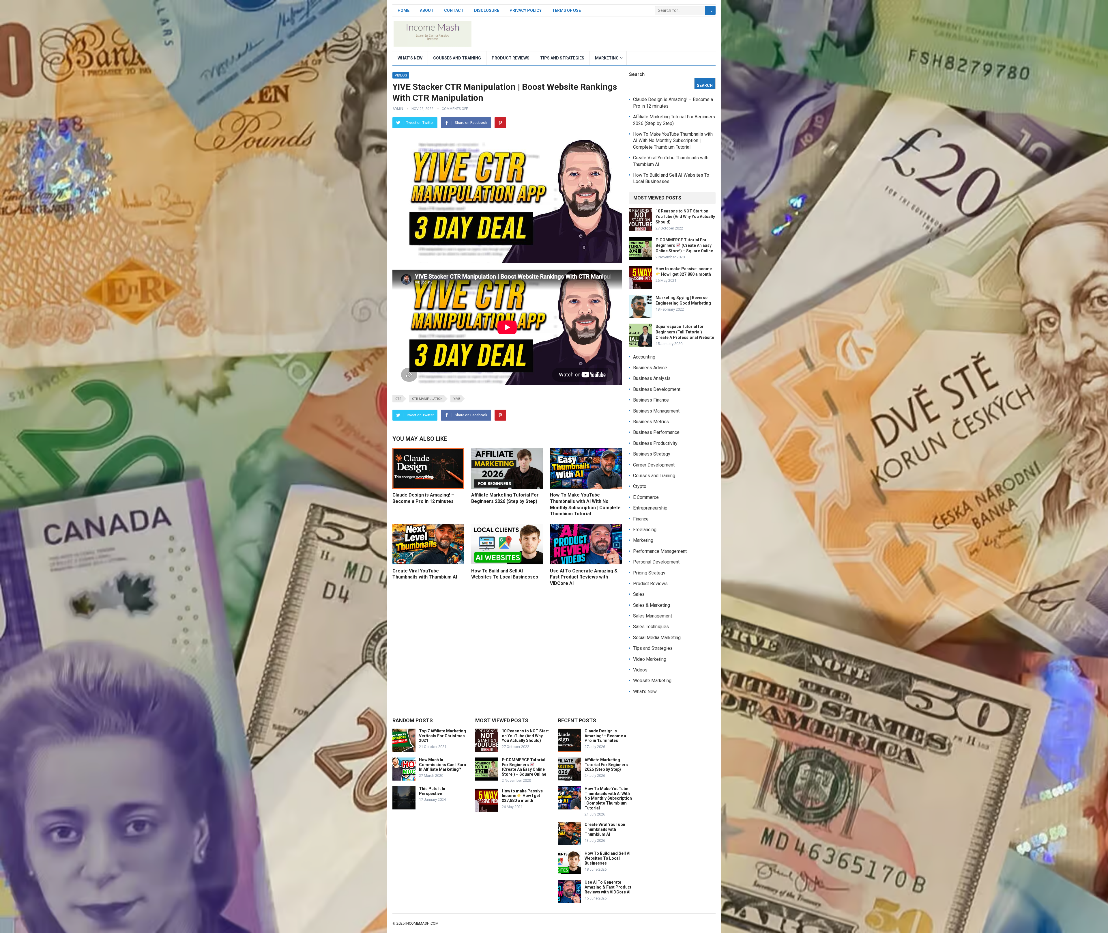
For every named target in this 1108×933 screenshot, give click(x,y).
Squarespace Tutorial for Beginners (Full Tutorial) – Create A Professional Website (685, 332)
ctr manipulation (427, 399)
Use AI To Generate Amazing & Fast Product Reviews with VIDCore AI (583, 577)
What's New (645, 691)
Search (637, 74)
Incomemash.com (422, 923)
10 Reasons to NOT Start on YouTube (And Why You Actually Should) (685, 216)
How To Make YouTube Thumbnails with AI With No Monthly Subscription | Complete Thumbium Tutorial (673, 140)
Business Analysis (652, 378)
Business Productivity (655, 443)
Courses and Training (457, 58)
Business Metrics (651, 421)
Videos (401, 75)
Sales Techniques (651, 626)
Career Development (654, 465)
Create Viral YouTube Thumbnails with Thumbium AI (605, 829)
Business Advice (650, 367)
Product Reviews (510, 58)
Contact (454, 10)
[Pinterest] (500, 122)
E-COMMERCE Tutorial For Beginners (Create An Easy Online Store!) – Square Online (684, 245)
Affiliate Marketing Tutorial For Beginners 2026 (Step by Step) (606, 764)
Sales (639, 594)
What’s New (410, 58)
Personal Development (656, 562)
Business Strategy (651, 454)
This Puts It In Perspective (432, 791)
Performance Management (660, 551)
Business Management (656, 411)
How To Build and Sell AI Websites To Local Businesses (607, 858)
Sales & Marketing (651, 605)
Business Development (656, 389)
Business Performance (656, 432)
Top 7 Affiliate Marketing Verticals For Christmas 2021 (442, 736)
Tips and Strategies (562, 58)
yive (456, 399)
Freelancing (644, 529)
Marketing (607, 58)
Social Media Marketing (657, 637)
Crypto (639, 486)
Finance (641, 519)
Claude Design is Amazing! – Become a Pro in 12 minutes (605, 736)
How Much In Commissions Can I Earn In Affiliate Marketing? (442, 764)
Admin (397, 109)
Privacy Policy (526, 10)
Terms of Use (566, 10)
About (427, 10)
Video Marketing (649, 659)
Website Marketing (652, 680)
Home (403, 10)
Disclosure (486, 10)
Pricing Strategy (649, 573)
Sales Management (652, 616)
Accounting (644, 357)
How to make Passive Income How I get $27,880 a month (522, 796)
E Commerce (646, 497)
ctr (398, 399)
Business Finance (651, 400)
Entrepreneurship (650, 508)
